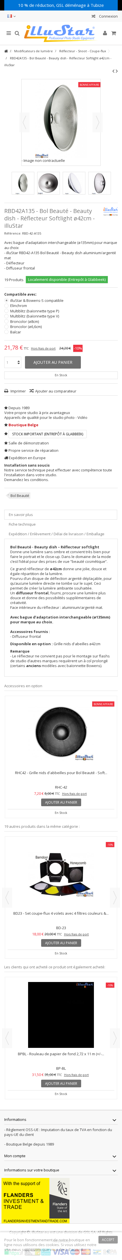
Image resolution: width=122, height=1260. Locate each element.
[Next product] (117, 71)
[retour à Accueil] (6, 51)
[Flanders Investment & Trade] (35, 1200)
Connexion (108, 16)
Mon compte (15, 1155)
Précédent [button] (24, 122)
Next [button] (115, 898)
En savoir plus (21, 514)
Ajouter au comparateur (55, 391)
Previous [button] (7, 898)
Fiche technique (22, 524)
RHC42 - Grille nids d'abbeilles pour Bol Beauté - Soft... (61, 772)
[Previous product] (113, 71)
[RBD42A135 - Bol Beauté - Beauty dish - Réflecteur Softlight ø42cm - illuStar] (23, 183)
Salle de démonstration (29, 443)
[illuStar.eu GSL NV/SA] (61, 33)
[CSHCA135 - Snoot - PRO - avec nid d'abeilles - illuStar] (61, 874)
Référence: (12, 233)
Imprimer (18, 391)
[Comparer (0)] (93, 16)
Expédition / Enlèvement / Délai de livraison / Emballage (56, 533)
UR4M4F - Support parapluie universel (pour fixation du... (61, 1053)
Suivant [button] (97, 122)
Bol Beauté (19, 495)
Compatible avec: (21, 294)
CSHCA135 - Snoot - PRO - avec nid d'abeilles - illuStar (61, 913)
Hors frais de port (43, 348)
